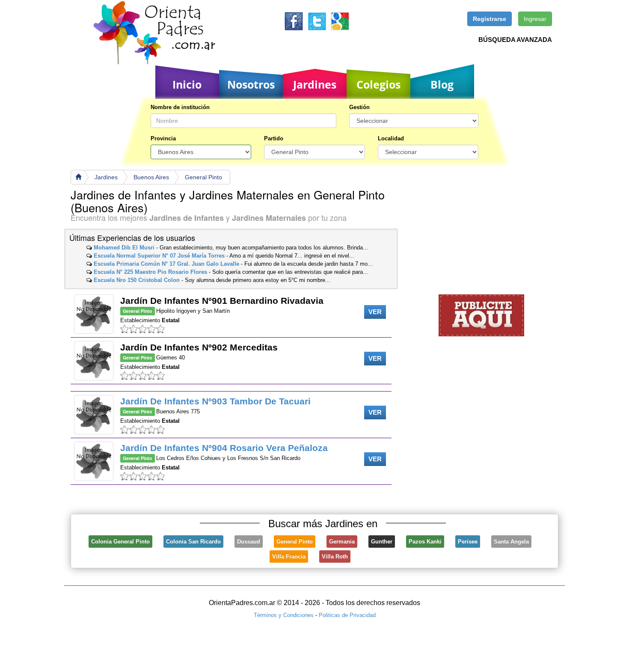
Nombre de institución (180, 107)
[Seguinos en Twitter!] (316, 21)
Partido (273, 138)
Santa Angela (511, 541)
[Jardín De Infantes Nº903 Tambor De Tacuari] (93, 414)
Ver (375, 311)
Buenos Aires (151, 177)
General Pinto (203, 177)
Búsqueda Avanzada (515, 39)
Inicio (187, 84)
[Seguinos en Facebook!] (293, 21)
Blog (442, 84)
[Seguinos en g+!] (340, 21)
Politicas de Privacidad (347, 615)
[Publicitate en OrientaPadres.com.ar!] (481, 315)
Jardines (314, 84)
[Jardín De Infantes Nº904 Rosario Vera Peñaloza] (93, 461)
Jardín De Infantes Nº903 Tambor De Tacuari (215, 401)
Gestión (359, 107)
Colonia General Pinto (120, 541)
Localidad (391, 138)
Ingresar (535, 18)
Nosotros (251, 84)
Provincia (163, 138)
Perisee (468, 541)
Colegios (378, 84)
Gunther (381, 541)
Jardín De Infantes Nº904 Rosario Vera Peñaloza (224, 448)
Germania (342, 541)
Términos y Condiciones (284, 615)
